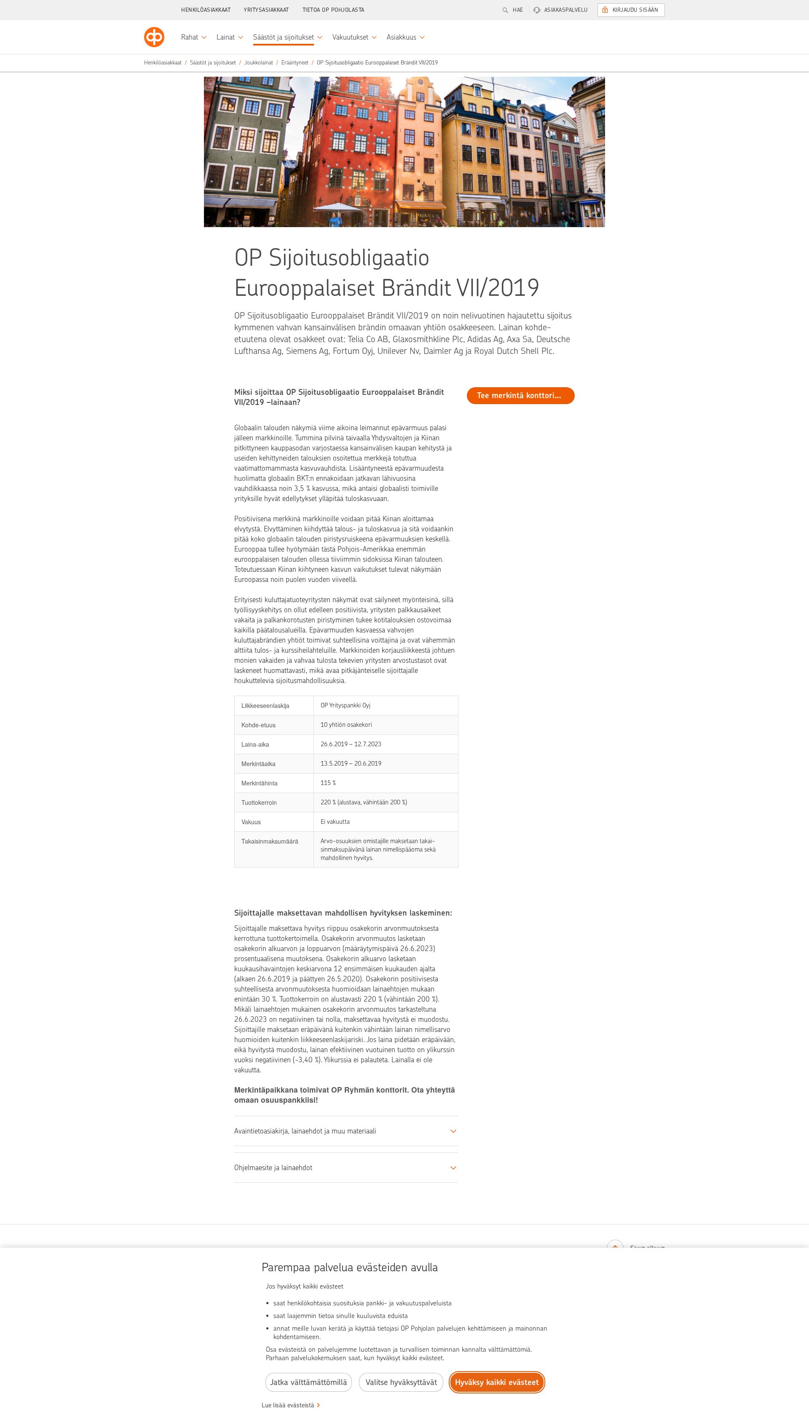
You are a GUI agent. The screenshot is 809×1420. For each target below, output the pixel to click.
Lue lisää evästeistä (288, 1405)
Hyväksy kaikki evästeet (497, 1382)
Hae (518, 10)
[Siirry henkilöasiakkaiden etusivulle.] (154, 37)
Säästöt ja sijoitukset (213, 62)
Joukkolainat (258, 62)
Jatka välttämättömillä (308, 1382)
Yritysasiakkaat (266, 10)
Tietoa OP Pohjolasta (333, 10)
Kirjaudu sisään (636, 10)
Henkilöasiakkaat (205, 10)
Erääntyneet (294, 62)
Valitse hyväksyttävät (401, 1382)
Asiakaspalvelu (566, 10)
